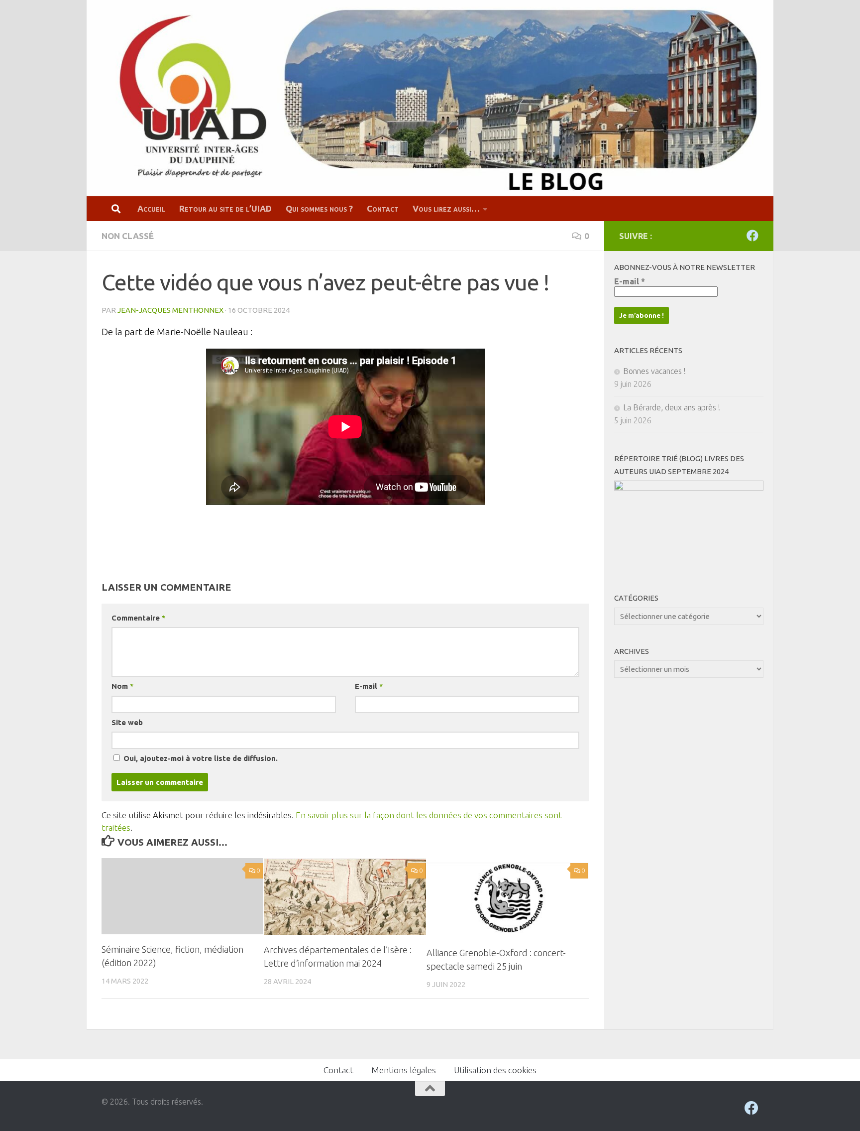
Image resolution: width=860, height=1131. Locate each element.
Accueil (151, 208)
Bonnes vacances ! (654, 371)
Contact (383, 208)
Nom (122, 686)
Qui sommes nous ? (319, 208)
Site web (127, 722)
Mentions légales (403, 1070)
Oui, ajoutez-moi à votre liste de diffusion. (199, 758)
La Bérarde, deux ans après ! (671, 407)
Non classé (128, 236)
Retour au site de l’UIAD (225, 208)
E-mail (369, 686)
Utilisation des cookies (495, 1070)
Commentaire (138, 618)
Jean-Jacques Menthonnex (170, 310)
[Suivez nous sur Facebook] (752, 236)
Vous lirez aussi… (446, 208)
